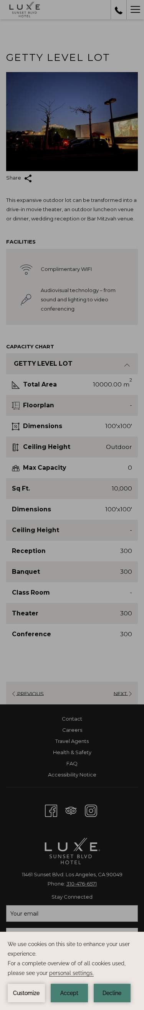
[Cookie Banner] (72, 971)
